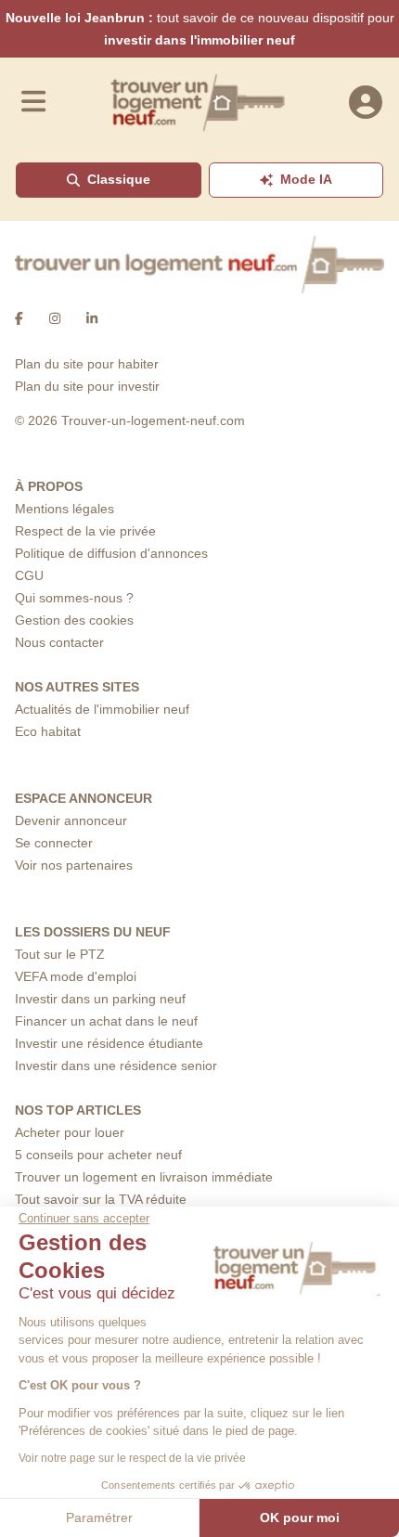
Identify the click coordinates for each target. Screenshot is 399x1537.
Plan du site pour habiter (87, 363)
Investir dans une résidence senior (116, 1065)
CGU (29, 575)
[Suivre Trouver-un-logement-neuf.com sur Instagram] (54, 319)
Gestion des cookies (74, 620)
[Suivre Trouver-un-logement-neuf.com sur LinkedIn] (91, 319)
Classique (118, 179)
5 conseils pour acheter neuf (98, 1154)
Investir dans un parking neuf (100, 998)
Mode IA (306, 179)
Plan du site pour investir (87, 386)
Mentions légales (64, 508)
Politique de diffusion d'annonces (111, 553)
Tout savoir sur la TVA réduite (101, 1199)
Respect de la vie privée (85, 530)
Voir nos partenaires (74, 865)
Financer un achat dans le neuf (106, 1021)
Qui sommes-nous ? (74, 597)
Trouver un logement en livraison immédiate (144, 1176)
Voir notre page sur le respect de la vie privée (132, 1458)
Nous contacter (59, 642)
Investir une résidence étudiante (109, 1043)
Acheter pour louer (69, 1132)
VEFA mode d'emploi (75, 976)
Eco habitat (48, 731)
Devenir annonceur (71, 820)
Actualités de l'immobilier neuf (102, 709)
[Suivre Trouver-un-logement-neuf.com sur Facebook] (19, 319)
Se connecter (54, 842)
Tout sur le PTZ (60, 954)
